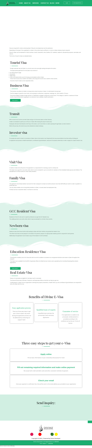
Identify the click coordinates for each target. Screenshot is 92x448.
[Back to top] (90, 422)
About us (27, 3)
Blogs (52, 3)
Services (35, 3)
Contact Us (45, 3)
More (57, 3)
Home (21, 3)
